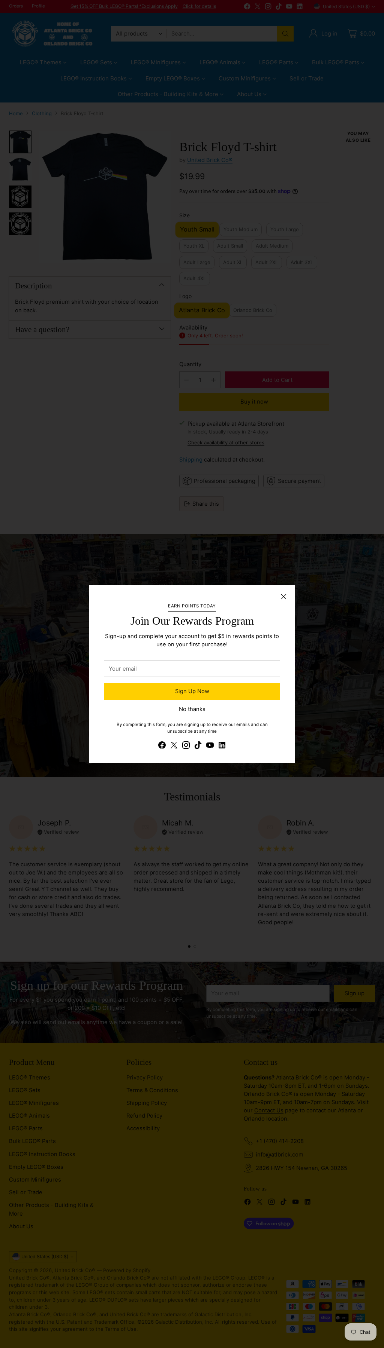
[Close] (283, 596)
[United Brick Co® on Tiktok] (198, 746)
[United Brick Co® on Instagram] (186, 746)
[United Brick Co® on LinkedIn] (222, 746)
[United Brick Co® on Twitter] (174, 746)
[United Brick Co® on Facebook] (162, 746)
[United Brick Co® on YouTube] (210, 746)
